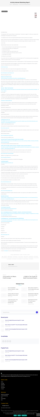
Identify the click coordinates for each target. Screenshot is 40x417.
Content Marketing (4, 395)
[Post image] (4, 289)
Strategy (2, 383)
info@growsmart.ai (5, 405)
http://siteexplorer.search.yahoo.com (7, 72)
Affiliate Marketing (10, 256)
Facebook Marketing (4, 257)
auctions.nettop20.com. (20, 141)
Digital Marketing (4, 11)
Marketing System (21, 257)
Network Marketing (31, 257)
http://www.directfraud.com (6, 157)
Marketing (3, 384)
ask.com (20, 89)
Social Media (3, 398)
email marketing (36, 256)
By (21, 254)
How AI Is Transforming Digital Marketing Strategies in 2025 (16, 329)
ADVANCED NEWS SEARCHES (6, 100)
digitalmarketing (31, 256)
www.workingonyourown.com (19, 121)
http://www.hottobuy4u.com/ (6, 181)
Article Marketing (15, 256)
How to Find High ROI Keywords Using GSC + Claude (13, 288)
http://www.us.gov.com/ (5, 234)
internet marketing (15, 257)
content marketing (20, 256)
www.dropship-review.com (20, 213)
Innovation (3, 387)
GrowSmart (6, 250)
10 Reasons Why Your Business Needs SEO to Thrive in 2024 (13, 294)
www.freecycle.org (4, 66)
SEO (2, 397)
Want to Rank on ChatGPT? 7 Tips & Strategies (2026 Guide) (33, 288)
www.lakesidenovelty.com (19, 197)
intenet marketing (10, 257)
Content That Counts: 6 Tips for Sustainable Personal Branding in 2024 (13, 301)
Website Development (5, 394)
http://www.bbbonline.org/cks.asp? (7, 135)
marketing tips (26, 257)
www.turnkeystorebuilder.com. (20, 147)
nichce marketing (36, 257)
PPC (2, 399)
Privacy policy (24, 415)
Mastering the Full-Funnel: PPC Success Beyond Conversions (32, 301)
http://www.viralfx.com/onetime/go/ (7, 153)
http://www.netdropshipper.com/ (6, 190)
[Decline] (38, 413)
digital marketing (26, 256)
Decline (19, 415)
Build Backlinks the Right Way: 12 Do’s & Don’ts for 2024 (33, 294)
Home (2, 381)
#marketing (5, 256)
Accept (15, 415)
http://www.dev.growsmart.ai (12, 266)
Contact (2, 388)
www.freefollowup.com (19, 220)
